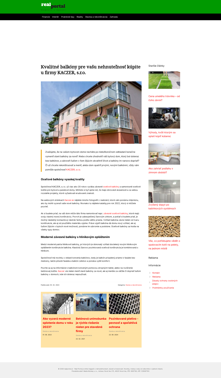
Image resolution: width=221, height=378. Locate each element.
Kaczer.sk (69, 200)
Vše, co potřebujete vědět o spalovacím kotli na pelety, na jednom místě (164, 244)
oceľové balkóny (111, 186)
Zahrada (114, 17)
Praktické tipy (67, 17)
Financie (46, 17)
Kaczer (61, 271)
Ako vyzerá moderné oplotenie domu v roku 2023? (58, 323)
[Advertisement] (110, 37)
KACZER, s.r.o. (73, 169)
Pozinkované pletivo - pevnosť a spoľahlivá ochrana (123, 323)
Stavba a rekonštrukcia (96, 17)
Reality (80, 17)
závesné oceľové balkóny (115, 213)
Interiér (55, 17)
